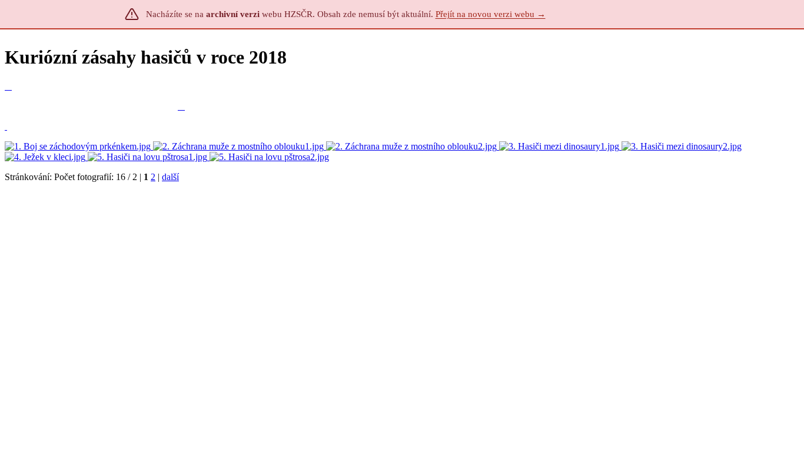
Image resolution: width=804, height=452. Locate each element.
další (170, 177)
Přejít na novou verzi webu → (491, 14)
